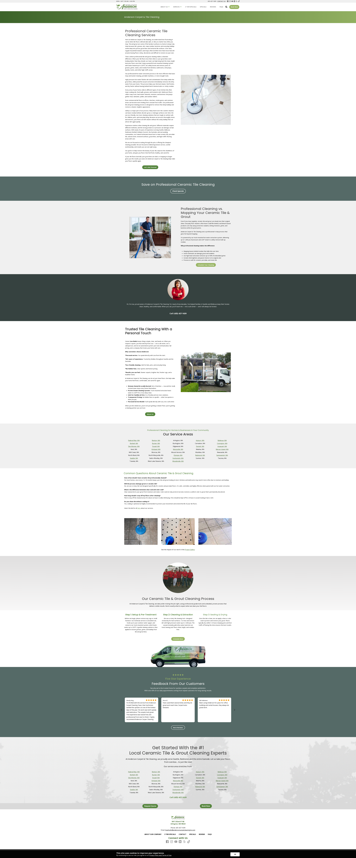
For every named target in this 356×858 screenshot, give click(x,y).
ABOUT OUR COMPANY (152, 834)
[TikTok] (239, 1)
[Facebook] (228, 1)
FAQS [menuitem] (221, 7)
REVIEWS (202, 834)
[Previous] (121, 709)
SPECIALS (192, 834)
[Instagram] (230, 1)
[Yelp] (236, 1)
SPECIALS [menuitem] (203, 7)
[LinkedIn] (234, 1)
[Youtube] (232, 1)
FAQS (210, 834)
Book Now (234, 7)
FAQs (139, 508)
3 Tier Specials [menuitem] (190, 7)
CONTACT (182, 834)
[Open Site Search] (226, 7)
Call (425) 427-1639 (178, 313)
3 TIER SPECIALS (170, 834)
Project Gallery (190, 550)
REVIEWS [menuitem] (213, 7)
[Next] (234, 709)
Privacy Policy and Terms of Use (160, 855)
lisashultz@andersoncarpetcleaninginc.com (180, 830)
